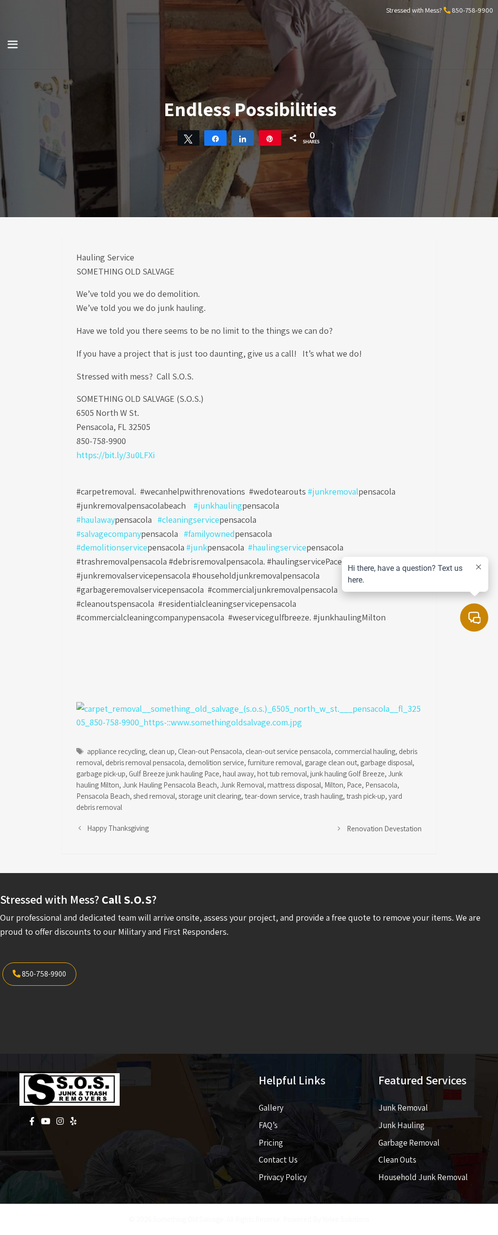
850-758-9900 (472, 10)
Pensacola (381, 784)
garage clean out (331, 762)
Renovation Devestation (384, 828)
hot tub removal (282, 773)
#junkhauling (218, 505)
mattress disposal (294, 784)
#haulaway (95, 519)
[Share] (215, 138)
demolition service (216, 762)
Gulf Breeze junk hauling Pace (174, 773)
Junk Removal (242, 784)
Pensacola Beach (103, 796)
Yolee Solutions (345, 1219)
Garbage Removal (409, 1142)
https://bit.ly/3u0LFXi (115, 455)
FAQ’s (268, 1125)
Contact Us (278, 1159)
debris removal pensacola (145, 762)
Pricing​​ (271, 1142)
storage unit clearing (209, 796)
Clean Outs (397, 1159)
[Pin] (270, 138)
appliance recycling (116, 751)
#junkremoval (333, 491)
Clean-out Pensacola (210, 751)
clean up (162, 751)
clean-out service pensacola (288, 751)
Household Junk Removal (423, 1177)
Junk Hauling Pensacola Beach (170, 784)
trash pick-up (365, 796)
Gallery (271, 1107)
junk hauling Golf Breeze (347, 773)
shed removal (154, 796)
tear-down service (272, 796)
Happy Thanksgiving (118, 828)
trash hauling (323, 796)
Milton (333, 784)
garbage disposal (386, 762)
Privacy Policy (283, 1177)
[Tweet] (188, 138)
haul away (238, 773)
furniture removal (275, 762)
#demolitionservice (111, 547)
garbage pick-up (100, 773)
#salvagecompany (108, 533)
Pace (354, 784)
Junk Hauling (401, 1125)
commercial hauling (365, 751)
